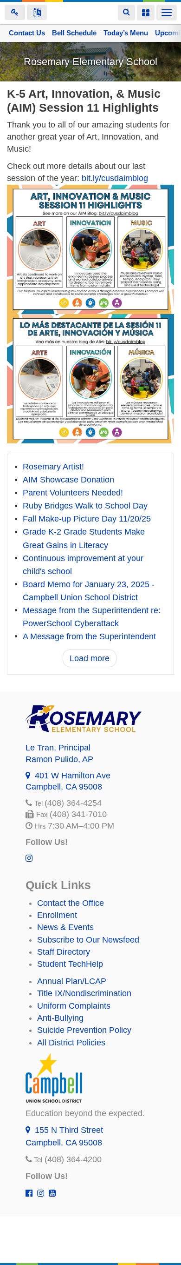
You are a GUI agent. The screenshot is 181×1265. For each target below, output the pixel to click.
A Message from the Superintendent (89, 636)
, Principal (58, 747)
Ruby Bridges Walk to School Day (85, 506)
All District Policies (71, 1042)
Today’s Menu (125, 33)
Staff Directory (63, 952)
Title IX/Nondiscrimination (84, 993)
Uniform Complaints (73, 1006)
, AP (59, 759)
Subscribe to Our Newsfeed (88, 939)
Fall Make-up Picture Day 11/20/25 (87, 519)
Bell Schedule (74, 33)
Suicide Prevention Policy (84, 1030)
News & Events (65, 927)
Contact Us (27, 33)
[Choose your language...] (37, 12)
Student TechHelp (70, 964)
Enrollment (57, 915)
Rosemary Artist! (53, 467)
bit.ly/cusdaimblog (115, 178)
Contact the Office (70, 903)
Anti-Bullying (60, 1018)
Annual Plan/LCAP (71, 981)
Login (15, 12)
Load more (90, 658)
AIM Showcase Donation (68, 480)
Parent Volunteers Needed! (73, 493)
